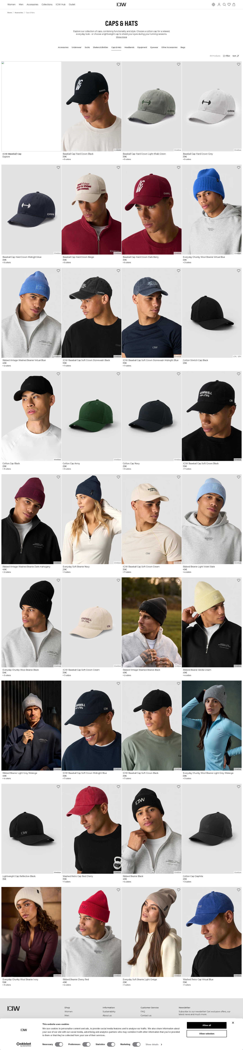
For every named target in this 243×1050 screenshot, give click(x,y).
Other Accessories (169, 47)
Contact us (146, 1015)
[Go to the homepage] (121, 4)
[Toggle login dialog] (219, 4)
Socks (87, 47)
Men (21, 4)
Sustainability (109, 1011)
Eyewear (154, 47)
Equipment (142, 47)
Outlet (72, 4)
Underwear (76, 47)
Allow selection (206, 1033)
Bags (183, 47)
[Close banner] (233, 1023)
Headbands (129, 47)
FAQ (143, 1011)
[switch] (86, 1044)
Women (11, 4)
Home (9, 13)
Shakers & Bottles (100, 47)
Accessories (32, 4)
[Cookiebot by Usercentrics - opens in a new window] (24, 1044)
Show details (152, 1044)
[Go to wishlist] (229, 4)
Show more (121, 37)
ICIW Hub (61, 4)
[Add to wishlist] (118, 64)
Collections (47, 4)
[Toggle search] (224, 4)
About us (107, 1015)
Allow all (206, 1025)
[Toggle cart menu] (233, 4)
